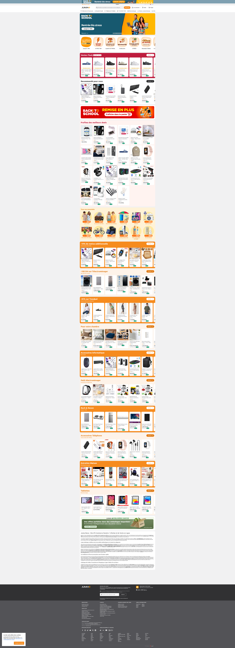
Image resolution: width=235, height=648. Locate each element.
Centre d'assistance (85, 605)
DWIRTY (101, 633)
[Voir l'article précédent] (80, 93)
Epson (101, 634)
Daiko (92, 636)
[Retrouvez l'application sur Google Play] (144, 590)
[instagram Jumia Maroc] (85, 630)
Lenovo (110, 640)
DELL (92, 638)
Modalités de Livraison (85, 613)
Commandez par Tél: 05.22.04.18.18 (88, 610)
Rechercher (127, 7)
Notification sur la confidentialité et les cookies (12, 639)
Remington (138, 637)
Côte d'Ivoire (138, 604)
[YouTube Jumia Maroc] (90, 630)
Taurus (146, 635)
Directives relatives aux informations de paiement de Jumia (107, 610)
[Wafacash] (110, 630)
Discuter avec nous (85, 604)
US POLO (146, 638)
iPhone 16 (104, 546)
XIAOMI (146, 639)
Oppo (128, 636)
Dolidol (92, 639)
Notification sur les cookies (104, 608)
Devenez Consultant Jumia (122, 606)
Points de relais (84, 617)
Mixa (119, 637)
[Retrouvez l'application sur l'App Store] (138, 590)
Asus (82, 636)
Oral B (128, 638)
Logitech (119, 633)
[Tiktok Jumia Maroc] (87, 630)
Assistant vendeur (121, 605)
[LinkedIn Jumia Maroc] (95, 630)
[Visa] (103, 630)
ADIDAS (83, 634)
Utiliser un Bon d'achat (86, 612)
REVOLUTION (138, 638)
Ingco (110, 633)
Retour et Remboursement (86, 614)
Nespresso (120, 639)
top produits (120, 550)
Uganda (143, 606)
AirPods (133, 545)
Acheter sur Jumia (85, 611)
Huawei (101, 640)
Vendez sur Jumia (86, 4)
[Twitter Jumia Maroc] (93, 630)
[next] (155, 11)
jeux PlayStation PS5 (85, 552)
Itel (109, 634)
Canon (83, 640)
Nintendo (119, 641)
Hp (100, 639)
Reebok (137, 635)
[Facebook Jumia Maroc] (82, 630)
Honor (101, 638)
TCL (145, 636)
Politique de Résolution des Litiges (88, 616)
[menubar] (117, 11)
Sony (146, 634)
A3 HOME (83, 633)
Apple (83, 635)
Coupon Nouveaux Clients (122, 607)
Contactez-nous (84, 606)
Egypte (137, 605)
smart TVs (110, 545)
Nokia (128, 634)
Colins (92, 635)
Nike (119, 640)
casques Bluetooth (117, 545)
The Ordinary (147, 637)
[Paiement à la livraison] (100, 630)
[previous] (79, 11)
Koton (110, 637)
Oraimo (128, 637)
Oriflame (128, 639)
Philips (137, 633)
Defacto (92, 637)
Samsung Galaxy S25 (111, 546)
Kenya (137, 607)
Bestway (83, 637)
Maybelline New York (121, 636)
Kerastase (110, 635)
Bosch (83, 639)
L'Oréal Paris (111, 638)
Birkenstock (84, 638)
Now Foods (129, 635)
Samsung (146, 633)
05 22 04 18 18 (97, 624)
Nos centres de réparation (86, 618)
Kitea (110, 636)
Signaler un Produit (85, 615)
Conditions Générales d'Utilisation (105, 606)
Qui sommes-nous (103, 604)
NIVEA (128, 633)
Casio (92, 634)
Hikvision (101, 637)
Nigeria (143, 604)
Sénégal (143, 605)
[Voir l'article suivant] (155, 93)
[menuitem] (87, 11)
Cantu (92, 633)
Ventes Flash (102, 616)
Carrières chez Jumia (103, 605)
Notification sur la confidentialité (105, 607)
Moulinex (119, 638)
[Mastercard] (106, 630)
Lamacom (110, 639)
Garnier (101, 635)
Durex (92, 640)
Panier (151, 7)
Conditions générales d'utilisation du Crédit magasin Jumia (107, 611)
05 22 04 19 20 (92, 624)
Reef (137, 636)
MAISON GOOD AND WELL (121, 635)
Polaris (137, 634)
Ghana (137, 606)
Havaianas (101, 636)
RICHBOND (138, 639)
